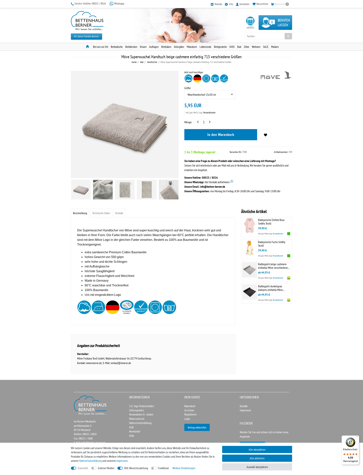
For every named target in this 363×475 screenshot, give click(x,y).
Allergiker (179, 47)
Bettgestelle (220, 47)
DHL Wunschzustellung (136, 468)
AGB (131, 427)
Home (134, 62)
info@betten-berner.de (212, 186)
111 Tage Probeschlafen (141, 406)
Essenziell (83, 468)
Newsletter (134, 431)
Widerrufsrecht (136, 419)
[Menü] (357, 437)
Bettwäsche (117, 47)
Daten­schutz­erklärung (90, 461)
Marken (275, 47)
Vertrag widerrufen (197, 427)
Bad (239, 47)
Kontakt (119, 213)
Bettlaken (166, 47)
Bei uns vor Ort (100, 47)
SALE (265, 47)
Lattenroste (205, 47)
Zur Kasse (189, 410)
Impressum (245, 410)
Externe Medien (106, 468)
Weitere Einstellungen (183, 468)
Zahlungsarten (136, 410)
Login (187, 419)
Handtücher (152, 62)
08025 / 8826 (90, 3)
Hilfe (131, 436)
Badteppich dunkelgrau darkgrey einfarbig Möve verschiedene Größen (270, 287)
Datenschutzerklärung (140, 423)
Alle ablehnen (257, 458)
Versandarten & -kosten (141, 414)
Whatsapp (119, 3)
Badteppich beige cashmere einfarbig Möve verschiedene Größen (273, 265)
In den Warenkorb (220, 134)
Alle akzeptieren (257, 449)
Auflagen (154, 47)
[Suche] (288, 36)
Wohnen (256, 47)
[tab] (80, 213)
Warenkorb (189, 406)
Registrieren (190, 414)
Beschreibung (80, 213)
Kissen (143, 47)
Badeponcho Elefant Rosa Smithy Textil (271, 221)
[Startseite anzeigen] (90, 405)
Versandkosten (209, 112)
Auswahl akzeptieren (257, 467)
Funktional (163, 468)
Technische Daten (101, 213)
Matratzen (192, 47)
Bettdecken (131, 47)
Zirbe (246, 47)
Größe (187, 88)
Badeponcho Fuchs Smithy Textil (271, 243)
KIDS (232, 47)
